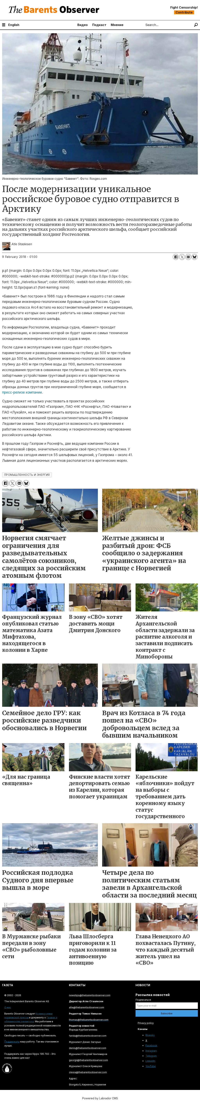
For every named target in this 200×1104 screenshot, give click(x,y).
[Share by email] (188, 257)
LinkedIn (150, 1060)
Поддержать (11, 1041)
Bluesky (150, 1035)
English (13, 25)
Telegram (151, 1055)
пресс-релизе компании (22, 392)
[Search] (196, 25)
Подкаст (99, 25)
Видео (82, 25)
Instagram (151, 1050)
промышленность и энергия (27, 474)
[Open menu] (3, 25)
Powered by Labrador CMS (100, 1098)
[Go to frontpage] (55, 10)
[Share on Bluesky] (194, 257)
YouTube (151, 1066)
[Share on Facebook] (176, 257)
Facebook (151, 1045)
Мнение (117, 25)
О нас (7, 1007)
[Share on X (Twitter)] (182, 257)
